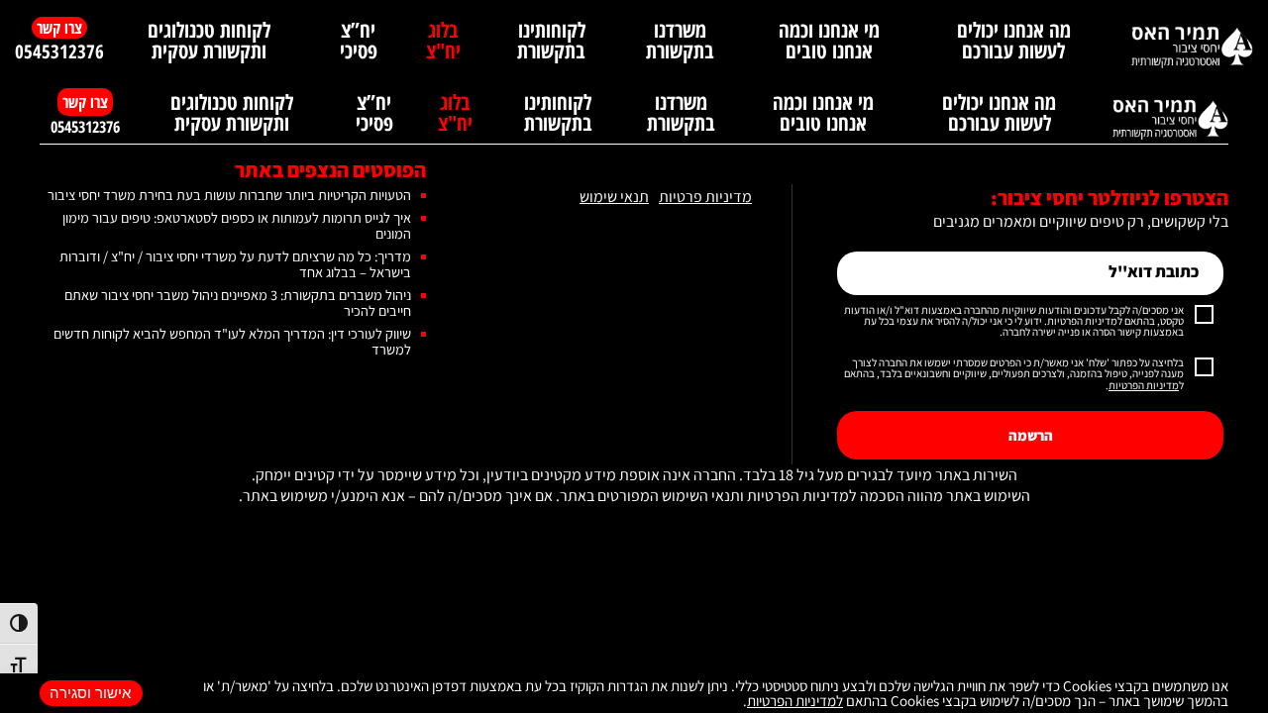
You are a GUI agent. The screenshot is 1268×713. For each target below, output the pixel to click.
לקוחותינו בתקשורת (551, 40)
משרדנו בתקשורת (680, 40)
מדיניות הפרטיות (1144, 385)
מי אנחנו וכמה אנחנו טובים (829, 40)
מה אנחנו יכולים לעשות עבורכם (1014, 40)
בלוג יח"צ (443, 40)
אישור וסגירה (90, 692)
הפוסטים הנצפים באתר (330, 169)
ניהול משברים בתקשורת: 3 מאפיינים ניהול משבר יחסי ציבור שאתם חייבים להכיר (237, 302)
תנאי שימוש (614, 197)
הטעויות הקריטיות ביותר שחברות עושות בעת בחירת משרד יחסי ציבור (229, 194)
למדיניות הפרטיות (795, 700)
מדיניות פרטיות (705, 197)
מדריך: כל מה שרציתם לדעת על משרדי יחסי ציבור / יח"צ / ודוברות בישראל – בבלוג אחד (235, 264)
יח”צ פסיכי (358, 40)
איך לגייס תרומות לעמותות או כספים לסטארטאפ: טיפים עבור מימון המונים (236, 225)
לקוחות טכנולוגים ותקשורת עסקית (209, 40)
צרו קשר (59, 28)
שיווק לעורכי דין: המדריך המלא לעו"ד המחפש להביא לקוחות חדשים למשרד (232, 341)
